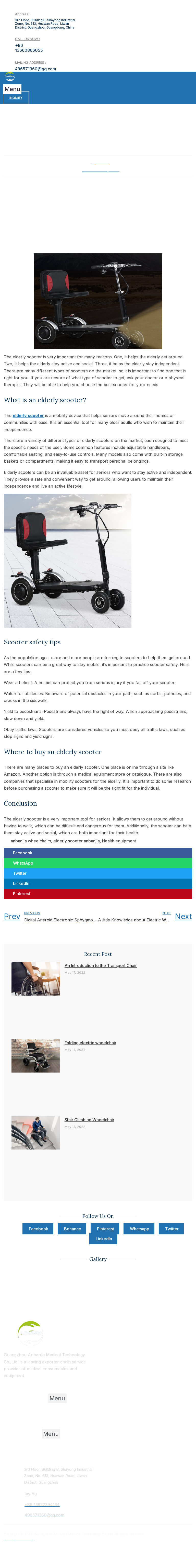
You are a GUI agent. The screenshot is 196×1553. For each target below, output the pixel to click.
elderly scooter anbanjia (76, 840)
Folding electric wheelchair (90, 1042)
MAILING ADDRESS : (30, 62)
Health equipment (119, 840)
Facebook (38, 1228)
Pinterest (105, 1228)
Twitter (172, 1228)
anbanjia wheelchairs (31, 840)
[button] (12, 89)
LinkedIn (104, 1238)
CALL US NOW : (27, 39)
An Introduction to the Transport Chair (101, 965)
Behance (72, 1228)
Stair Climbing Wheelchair (89, 1119)
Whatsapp (139, 1228)
